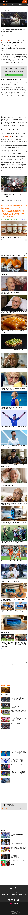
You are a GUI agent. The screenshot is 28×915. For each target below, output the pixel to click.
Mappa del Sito (19, 894)
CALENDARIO (12, 4)
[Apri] (1, 1)
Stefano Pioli (4, 197)
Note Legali (7, 908)
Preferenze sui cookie (23, 908)
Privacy (11, 908)
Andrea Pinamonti (6, 194)
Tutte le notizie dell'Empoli (7, 216)
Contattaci (13, 894)
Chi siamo (2, 908)
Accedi (24, 1)
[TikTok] (15, 900)
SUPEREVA (14, 907)
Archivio (14, 895)
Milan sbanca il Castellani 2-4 (8, 40)
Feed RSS (24, 894)
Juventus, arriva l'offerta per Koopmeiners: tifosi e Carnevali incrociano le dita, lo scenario (13, 214)
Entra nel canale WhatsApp (15, 75)
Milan (19, 194)
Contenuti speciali (6, 894)
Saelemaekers (22, 120)
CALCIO (4, 10)
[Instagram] (18, 900)
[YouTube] (12, 900)
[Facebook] (9, 900)
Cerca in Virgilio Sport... (13, 892)
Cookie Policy (16, 908)
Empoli (15, 194)
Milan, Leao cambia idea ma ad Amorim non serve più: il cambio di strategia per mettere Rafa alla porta (14, 210)
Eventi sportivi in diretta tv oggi (15, 808)
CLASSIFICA (20, 4)
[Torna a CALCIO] (1, 4)
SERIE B (8, 10)
